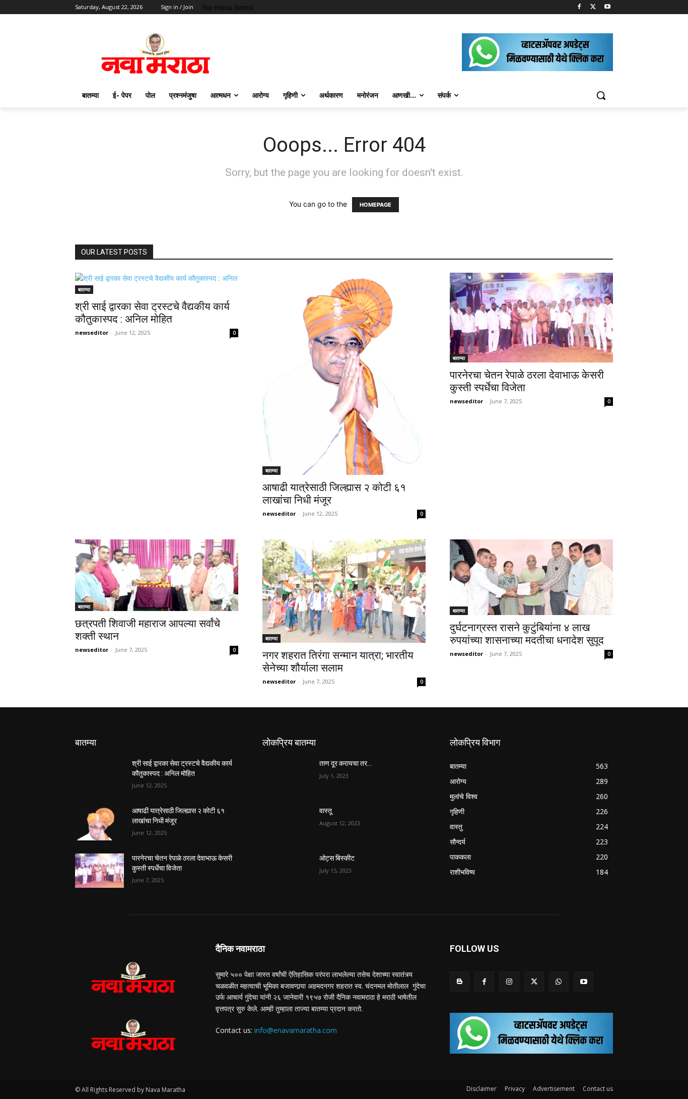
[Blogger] (459, 981)
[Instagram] (509, 981)
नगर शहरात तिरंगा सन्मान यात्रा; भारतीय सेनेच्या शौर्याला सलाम (338, 661)
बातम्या (84, 289)
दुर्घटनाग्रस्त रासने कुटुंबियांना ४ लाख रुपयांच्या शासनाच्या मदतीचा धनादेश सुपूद (527, 634)
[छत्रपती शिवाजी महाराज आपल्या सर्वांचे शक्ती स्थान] (156, 575)
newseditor (91, 332)
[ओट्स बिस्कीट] (286, 870)
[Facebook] (579, 7)
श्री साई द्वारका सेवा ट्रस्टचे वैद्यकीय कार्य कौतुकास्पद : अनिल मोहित (152, 312)
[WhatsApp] (559, 981)
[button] (601, 95)
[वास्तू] (286, 823)
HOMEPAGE (375, 204)
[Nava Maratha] (155, 53)
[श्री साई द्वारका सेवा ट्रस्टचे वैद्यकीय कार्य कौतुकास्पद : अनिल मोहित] (156, 283)
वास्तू (325, 811)
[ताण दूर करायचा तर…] (286, 776)
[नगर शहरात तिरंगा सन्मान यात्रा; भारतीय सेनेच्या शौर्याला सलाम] (344, 591)
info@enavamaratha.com (295, 1030)
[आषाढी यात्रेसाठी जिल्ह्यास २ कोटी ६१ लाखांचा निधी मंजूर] (344, 374)
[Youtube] (607, 7)
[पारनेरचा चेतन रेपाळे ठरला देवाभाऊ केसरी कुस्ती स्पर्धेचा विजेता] (531, 317)
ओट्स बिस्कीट (337, 858)
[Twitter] (593, 7)
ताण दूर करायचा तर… (345, 763)
